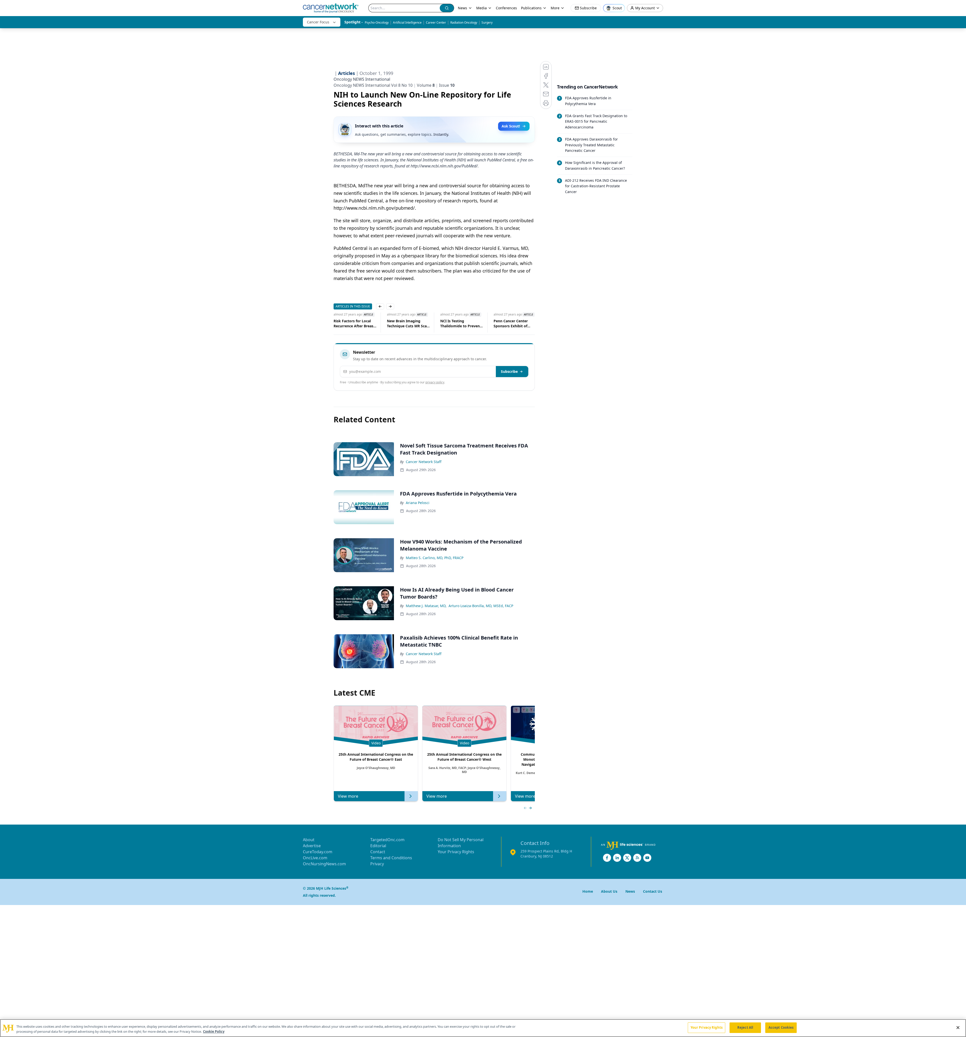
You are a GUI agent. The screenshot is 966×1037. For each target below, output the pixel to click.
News (462, 8)
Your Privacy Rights (456, 851)
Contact (377, 851)
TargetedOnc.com (387, 839)
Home (587, 891)
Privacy (377, 864)
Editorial (378, 845)
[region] (483, 1028)
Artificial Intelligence (407, 22)
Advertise (312, 845)
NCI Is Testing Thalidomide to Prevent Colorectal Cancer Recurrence (452, 324)
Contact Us (652, 891)
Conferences (506, 8)
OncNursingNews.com (324, 864)
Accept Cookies (781, 1027)
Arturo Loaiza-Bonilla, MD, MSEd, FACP (481, 605)
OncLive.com (315, 858)
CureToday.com (317, 851)
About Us (609, 891)
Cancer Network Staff (423, 461)
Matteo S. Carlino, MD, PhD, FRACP (434, 557)
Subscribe (509, 371)
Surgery (487, 22)
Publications (531, 8)
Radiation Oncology (463, 22)
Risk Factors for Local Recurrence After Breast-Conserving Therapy (347, 324)
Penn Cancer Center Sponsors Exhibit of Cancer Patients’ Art (503, 324)
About (308, 839)
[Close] (957, 1027)
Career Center (436, 22)
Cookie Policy (213, 1031)
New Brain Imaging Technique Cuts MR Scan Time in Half (400, 324)
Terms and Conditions (391, 858)
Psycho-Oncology (377, 22)
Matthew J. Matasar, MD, (426, 605)
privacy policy (434, 382)
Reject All (745, 1027)
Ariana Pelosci (417, 502)
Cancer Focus (318, 22)
